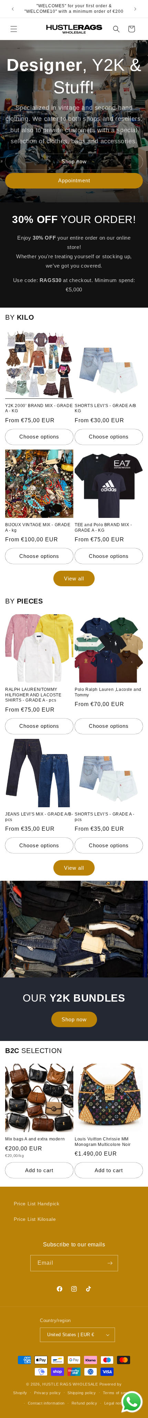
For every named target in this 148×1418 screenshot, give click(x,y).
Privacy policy (47, 1393)
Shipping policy (81, 1393)
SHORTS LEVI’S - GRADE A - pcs (105, 817)
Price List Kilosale (35, 1219)
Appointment (74, 180)
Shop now (74, 161)
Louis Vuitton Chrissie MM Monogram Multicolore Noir (103, 1142)
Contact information (46, 1403)
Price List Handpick (36, 1203)
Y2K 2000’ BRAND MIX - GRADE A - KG (39, 408)
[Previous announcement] (12, 9)
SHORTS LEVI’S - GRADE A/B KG (105, 408)
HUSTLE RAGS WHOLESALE (70, 1384)
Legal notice (115, 1403)
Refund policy (84, 1403)
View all (74, 578)
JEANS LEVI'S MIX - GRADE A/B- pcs (39, 817)
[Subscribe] (110, 1263)
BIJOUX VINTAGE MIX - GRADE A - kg (38, 527)
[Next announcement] (135, 9)
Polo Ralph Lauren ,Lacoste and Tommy (108, 692)
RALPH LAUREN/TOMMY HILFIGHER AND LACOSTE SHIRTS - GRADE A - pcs (33, 695)
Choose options (39, 437)
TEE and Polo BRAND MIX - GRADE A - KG (103, 527)
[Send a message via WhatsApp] (132, 1402)
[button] (13, 29)
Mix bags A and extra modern (35, 1139)
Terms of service (119, 1393)
